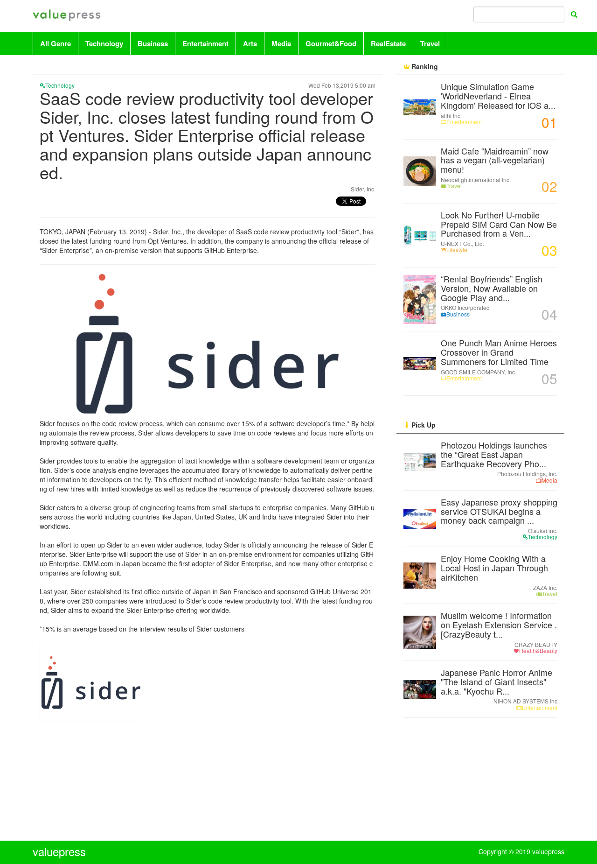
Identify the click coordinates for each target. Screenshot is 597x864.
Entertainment (205, 43)
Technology (104, 43)
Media (281, 43)
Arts (250, 43)
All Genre (55, 43)
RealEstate (388, 43)
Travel (430, 43)
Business (153, 43)
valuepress (67, 15)
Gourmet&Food (330, 43)
